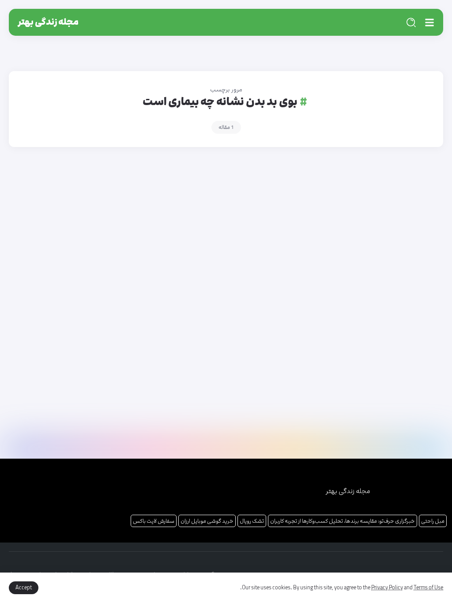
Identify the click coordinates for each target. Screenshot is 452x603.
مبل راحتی (432, 521)
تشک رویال (252, 521)
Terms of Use (428, 587)
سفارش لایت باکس (153, 521)
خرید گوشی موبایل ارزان (207, 521)
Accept (23, 587)
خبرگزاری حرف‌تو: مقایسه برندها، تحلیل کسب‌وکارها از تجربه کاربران (342, 521)
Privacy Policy (387, 587)
